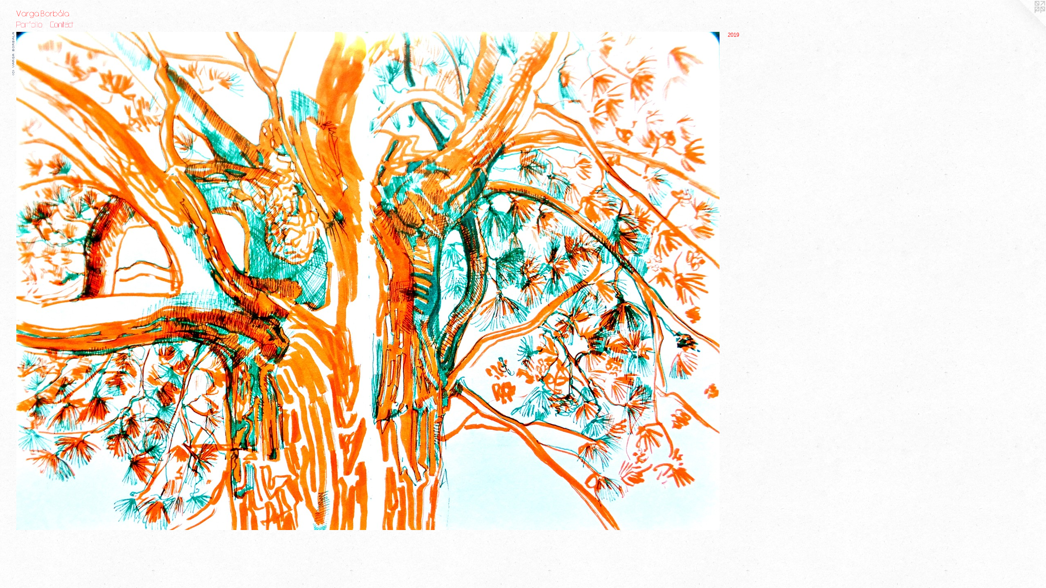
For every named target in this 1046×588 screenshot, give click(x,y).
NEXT (38, 232)
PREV (22, 232)
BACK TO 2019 (31, 237)
